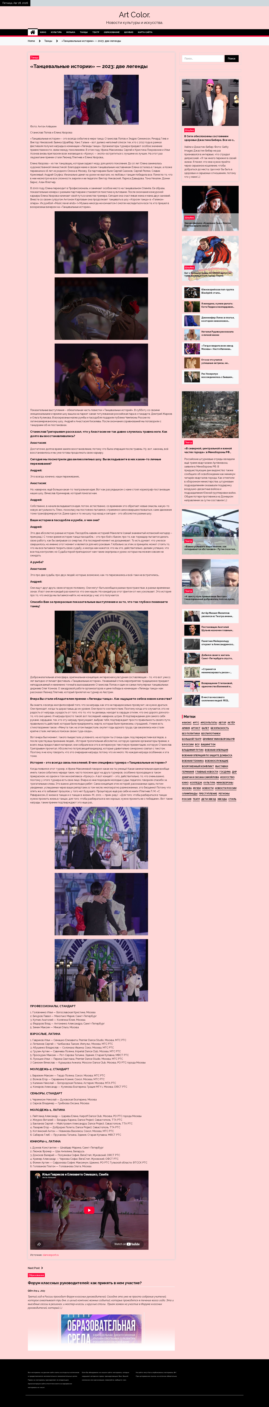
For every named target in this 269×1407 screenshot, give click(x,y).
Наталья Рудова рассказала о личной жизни (217, 333)
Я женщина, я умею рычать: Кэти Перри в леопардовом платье (217, 305)
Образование (112, 32)
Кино (43, 32)
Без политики (191, 733)
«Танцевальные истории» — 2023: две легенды (89, 66)
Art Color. (134, 14)
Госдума (225, 772)
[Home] (33, 32)
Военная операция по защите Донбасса (207, 755)
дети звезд (208, 799)
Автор (222, 722)
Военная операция (216, 750)
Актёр (231, 722)
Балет (205, 728)
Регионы (224, 793)
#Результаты (209, 722)
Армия (186, 728)
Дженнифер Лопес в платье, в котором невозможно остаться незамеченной (218, 319)
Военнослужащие (216, 761)
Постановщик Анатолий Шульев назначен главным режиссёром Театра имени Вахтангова (217, 629)
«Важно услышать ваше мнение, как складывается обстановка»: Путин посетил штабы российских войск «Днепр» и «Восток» (209, 548)
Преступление (208, 793)
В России (188, 744)
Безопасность (220, 728)
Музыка (70, 32)
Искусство (227, 777)
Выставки (221, 766)
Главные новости (206, 772)
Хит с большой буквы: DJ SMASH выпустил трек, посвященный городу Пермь (207, 274)
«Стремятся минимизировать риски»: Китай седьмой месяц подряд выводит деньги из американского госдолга (216, 671)
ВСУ (197, 744)
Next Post (34, 1268)
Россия (186, 799)
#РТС (196, 722)
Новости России (225, 788)
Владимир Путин (192, 750)
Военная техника (193, 761)
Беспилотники (210, 733)
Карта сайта (145, 32)
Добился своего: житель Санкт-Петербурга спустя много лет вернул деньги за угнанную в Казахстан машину (217, 657)
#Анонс (186, 722)
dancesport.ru (51, 1254)
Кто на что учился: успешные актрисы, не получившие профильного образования (216, 362)
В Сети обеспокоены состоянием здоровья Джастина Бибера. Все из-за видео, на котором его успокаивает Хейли (209, 138)
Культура (56, 32)
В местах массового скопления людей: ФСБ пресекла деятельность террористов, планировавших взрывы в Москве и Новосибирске (215, 699)
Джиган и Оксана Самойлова (200, 777)
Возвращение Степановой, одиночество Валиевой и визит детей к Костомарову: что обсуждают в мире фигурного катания (217, 685)
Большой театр (191, 739)
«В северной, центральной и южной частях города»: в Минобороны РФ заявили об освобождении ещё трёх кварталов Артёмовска (208, 450)
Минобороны (225, 783)
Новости (208, 788)
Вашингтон (208, 744)
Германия (188, 772)
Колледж (196, 783)
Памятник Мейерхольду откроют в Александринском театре (218, 643)
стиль (232, 799)
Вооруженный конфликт (198, 766)
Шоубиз (128, 32)
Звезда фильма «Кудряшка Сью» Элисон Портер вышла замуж (207, 224)
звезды (222, 799)
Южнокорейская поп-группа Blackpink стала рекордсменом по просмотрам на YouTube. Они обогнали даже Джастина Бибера (217, 291)
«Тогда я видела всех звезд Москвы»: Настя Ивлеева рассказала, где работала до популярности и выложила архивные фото (217, 347)
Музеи (197, 788)
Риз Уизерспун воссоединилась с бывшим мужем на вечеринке (216, 376)
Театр (95, 32)
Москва (187, 788)
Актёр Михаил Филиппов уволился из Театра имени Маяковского (216, 615)
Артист (195, 728)
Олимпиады (190, 793)
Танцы (84, 32)
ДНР (234, 772)
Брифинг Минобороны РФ (219, 739)
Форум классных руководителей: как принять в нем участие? (85, 1283)
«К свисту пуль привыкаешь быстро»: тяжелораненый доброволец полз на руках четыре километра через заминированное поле (209, 598)
